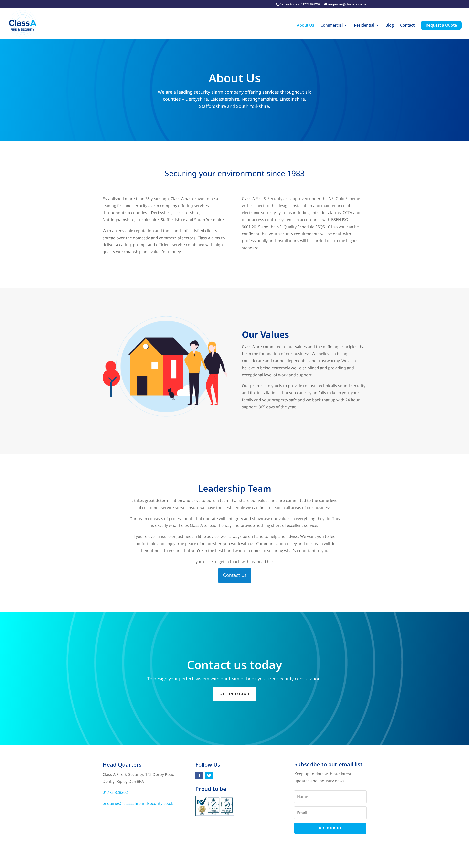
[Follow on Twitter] (209, 775)
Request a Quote (441, 25)
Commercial (331, 25)
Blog (389, 25)
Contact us (234, 575)
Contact (407, 25)
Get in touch (234, 693)
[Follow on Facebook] (199, 775)
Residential (364, 25)
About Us (305, 25)
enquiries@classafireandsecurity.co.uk (138, 803)
